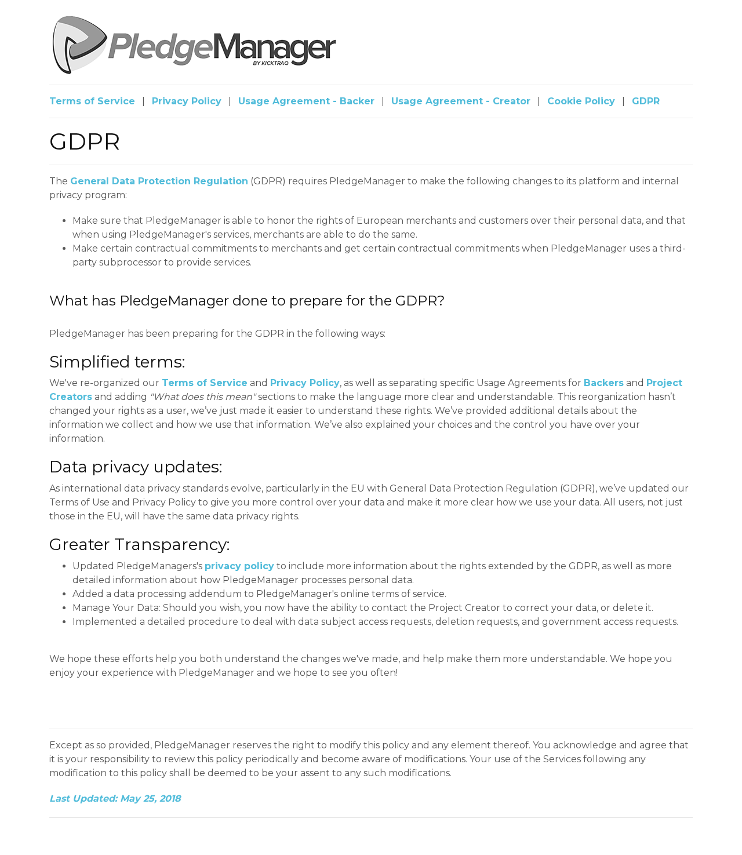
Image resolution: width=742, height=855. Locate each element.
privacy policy (239, 566)
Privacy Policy (186, 101)
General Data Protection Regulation (159, 181)
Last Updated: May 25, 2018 (115, 798)
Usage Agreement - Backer (306, 101)
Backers (604, 382)
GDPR (646, 101)
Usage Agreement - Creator (460, 101)
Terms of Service (92, 101)
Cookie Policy (581, 101)
